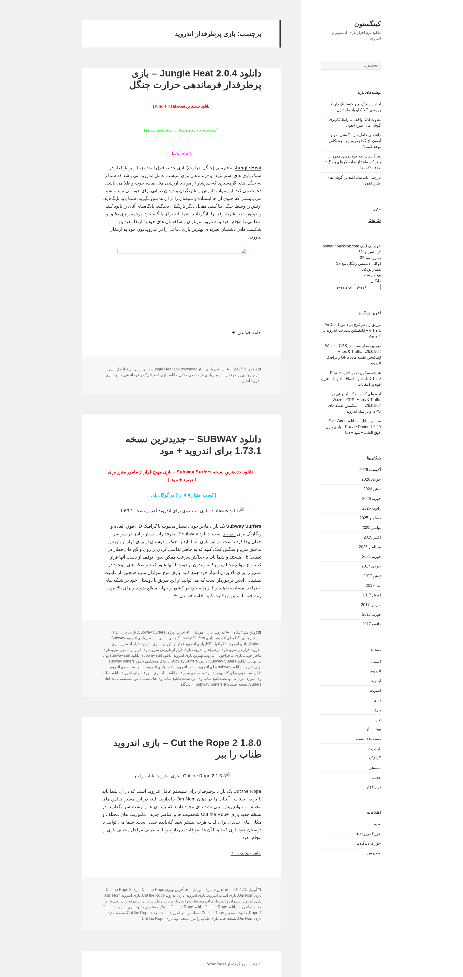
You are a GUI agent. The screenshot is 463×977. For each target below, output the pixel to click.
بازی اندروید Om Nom (122, 895)
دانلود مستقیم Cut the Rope (224, 913)
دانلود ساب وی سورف (196, 673)
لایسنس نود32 (369, 252)
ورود (377, 824)
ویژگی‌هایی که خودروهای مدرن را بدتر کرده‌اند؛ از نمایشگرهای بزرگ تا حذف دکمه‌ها (352, 162)
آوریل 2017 (371, 595)
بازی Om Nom (249, 895)
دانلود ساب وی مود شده (202, 678)
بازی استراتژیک (128, 369)
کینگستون (367, 23)
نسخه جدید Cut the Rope (147, 913)
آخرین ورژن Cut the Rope (163, 890)
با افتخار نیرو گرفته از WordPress (234, 964)
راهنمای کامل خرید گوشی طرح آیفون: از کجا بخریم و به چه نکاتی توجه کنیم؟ (355, 141)
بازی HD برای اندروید (232, 638)
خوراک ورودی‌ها (368, 834)
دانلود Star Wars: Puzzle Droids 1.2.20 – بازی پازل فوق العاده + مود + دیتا (353, 427)
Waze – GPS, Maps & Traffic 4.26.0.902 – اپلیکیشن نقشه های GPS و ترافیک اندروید (354, 405)
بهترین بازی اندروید (188, 655)
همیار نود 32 (371, 269)
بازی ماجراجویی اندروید (223, 655)
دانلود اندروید (186, 667)
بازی (377, 700)
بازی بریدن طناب (164, 901)
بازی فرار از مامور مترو (131, 650)
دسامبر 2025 (370, 518)
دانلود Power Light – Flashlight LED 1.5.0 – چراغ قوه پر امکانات (351, 378)
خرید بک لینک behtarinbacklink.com (352, 246)
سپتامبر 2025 (370, 547)
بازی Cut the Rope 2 (123, 890)
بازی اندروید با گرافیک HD (226, 644)
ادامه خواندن (246, 332)
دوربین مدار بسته (367, 346)
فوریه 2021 (371, 556)
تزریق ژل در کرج (367, 324)
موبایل (376, 777)
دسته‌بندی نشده (368, 739)
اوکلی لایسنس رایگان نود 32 (358, 263)
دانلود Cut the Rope (220, 907)
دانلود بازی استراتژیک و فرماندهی (150, 375)
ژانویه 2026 (371, 508)
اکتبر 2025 (372, 537)
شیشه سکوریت (368, 373)
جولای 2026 (371, 479)
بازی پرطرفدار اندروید (231, 375)
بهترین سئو (372, 275)
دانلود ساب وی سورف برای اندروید (149, 673)
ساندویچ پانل (371, 421)
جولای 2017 (371, 566)
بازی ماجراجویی (203, 526)
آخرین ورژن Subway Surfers (161, 632)
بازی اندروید (195, 895)
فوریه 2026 (371, 499)
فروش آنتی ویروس (350, 287)
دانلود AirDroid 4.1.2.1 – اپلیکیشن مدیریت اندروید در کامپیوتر (351, 330)
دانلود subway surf (156, 655)
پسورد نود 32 (370, 258)
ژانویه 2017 (371, 624)
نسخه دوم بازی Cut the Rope (166, 918)
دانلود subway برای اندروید (219, 667)
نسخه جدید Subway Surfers (221, 684)
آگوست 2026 (370, 470)
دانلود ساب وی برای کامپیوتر (238, 673)
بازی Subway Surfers (195, 638)
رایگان (376, 281)
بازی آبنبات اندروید (221, 895)
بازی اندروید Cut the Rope (163, 895)
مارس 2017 (371, 605)
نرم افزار (373, 787)
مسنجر (375, 767)
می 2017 (373, 585)
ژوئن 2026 (372, 489)
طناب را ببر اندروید (184, 913)
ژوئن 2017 (372, 576)
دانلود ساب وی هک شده (162, 678)
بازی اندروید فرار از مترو (140, 644)
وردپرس (374, 853)
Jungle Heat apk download (174, 369)
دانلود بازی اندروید (160, 667)
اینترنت (375, 681)
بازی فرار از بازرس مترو (171, 650)
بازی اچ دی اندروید (161, 638)
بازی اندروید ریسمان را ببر (240, 901)
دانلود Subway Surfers (227, 661)
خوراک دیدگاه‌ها (368, 843)
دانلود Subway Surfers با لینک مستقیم (176, 661)
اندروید (375, 671)
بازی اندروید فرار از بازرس (183, 644)
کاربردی (374, 748)
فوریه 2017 (371, 614)
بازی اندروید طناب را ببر (199, 901)
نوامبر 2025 (371, 528)
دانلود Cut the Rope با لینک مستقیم (174, 907)
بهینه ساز (373, 729)
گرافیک (375, 758)
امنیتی (376, 661)
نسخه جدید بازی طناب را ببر (213, 918)
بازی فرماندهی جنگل (195, 375)
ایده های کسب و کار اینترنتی (358, 394)
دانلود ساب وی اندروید (126, 667)
